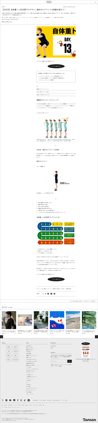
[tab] (55, 145)
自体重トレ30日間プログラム (7, 21)
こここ (3, 407)
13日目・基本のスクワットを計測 (42, 91)
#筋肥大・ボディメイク (48, 288)
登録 (69, 361)
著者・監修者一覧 (35, 400)
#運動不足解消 (68, 288)
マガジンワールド (10, 407)
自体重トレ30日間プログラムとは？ (43, 94)
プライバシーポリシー (17, 407)
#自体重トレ (58, 288)
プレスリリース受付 (64, 400)
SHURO (6, 407)
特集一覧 (44, 400)
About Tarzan (49, 400)
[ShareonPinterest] (54, 294)
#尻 (42, 288)
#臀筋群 (54, 288)
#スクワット (39, 288)
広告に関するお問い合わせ (56, 400)
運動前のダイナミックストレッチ (42, 89)
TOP (70, 301)
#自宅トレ (63, 288)
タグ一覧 (40, 400)
